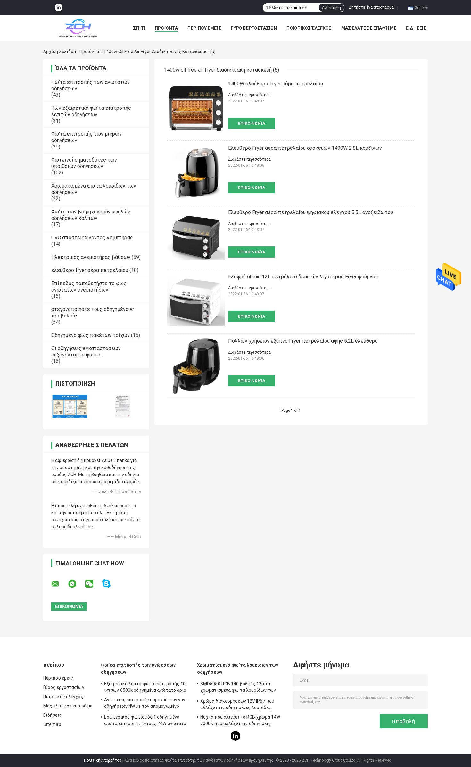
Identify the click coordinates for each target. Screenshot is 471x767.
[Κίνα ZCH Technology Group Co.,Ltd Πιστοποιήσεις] (69, 406)
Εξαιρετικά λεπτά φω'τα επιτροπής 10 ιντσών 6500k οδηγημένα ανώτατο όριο (145, 687)
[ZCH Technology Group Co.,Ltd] (78, 28)
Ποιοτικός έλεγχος (309, 28)
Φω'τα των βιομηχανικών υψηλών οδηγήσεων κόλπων (90, 215)
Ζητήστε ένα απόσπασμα (371, 7)
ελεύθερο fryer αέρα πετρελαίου (89, 270)
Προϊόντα (166, 28)
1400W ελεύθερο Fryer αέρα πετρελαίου (275, 84)
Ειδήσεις (416, 28)
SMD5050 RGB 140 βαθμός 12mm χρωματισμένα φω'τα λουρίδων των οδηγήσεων (238, 688)
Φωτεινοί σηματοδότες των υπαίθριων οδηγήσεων (84, 163)
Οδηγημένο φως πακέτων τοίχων (90, 335)
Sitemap (52, 724)
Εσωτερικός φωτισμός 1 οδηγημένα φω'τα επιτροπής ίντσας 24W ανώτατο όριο (145, 721)
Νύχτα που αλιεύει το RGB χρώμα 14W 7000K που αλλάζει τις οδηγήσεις (240, 720)
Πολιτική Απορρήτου (102, 760)
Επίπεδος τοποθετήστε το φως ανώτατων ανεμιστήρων (89, 286)
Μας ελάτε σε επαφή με (368, 28)
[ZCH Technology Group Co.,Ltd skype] (110, 584)
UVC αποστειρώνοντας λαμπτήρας (92, 238)
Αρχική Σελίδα (58, 51)
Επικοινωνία (251, 123)
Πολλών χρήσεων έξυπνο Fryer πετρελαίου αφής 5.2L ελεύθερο (303, 341)
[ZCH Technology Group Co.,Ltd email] (59, 584)
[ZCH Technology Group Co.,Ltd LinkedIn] (58, 8)
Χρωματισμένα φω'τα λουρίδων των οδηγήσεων (237, 668)
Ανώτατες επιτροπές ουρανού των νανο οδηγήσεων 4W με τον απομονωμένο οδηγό (146, 704)
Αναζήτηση (331, 7)
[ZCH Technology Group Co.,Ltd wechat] (93, 584)
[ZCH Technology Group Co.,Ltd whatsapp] (76, 584)
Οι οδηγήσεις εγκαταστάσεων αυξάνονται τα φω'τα (86, 351)
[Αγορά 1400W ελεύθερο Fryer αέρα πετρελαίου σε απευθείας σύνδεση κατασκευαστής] (196, 108)
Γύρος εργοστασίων (254, 28)
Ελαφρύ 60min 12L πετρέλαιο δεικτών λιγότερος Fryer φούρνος (303, 277)
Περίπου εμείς (204, 28)
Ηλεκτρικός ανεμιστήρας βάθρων (90, 257)
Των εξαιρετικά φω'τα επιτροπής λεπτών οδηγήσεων (91, 111)
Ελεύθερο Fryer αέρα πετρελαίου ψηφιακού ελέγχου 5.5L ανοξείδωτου (310, 212)
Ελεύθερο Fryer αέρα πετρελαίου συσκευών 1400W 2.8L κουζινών (305, 148)
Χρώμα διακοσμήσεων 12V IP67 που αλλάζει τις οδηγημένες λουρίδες (237, 704)
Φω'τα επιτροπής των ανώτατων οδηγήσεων (138, 668)
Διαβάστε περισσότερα (249, 95)
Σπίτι (139, 28)
